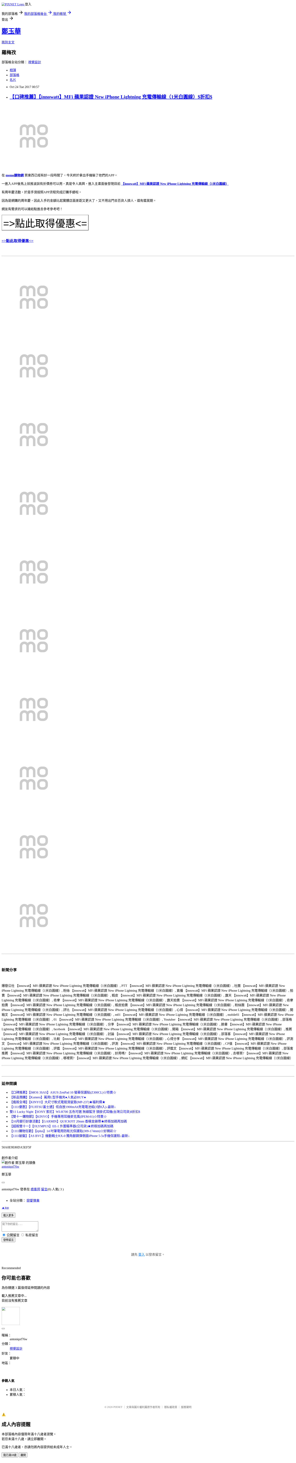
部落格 (14, 75)
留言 (44, 1189)
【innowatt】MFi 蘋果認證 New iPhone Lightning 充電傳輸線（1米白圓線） (175, 183)
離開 (23, 1455)
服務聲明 (186, 1407)
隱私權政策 (170, 1407)
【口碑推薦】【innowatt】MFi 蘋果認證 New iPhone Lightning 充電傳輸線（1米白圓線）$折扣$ (111, 96)
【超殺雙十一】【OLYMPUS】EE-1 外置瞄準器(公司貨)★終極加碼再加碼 (61, 1126)
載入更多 (8, 1215)
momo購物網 (15, 175)
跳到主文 (8, 42)
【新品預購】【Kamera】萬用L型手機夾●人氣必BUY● (48, 1097)
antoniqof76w (10, 1166)
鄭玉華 (11, 31)
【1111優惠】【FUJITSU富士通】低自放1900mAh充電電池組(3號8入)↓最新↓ (63, 1107)
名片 (13, 80)
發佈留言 (8, 1239)
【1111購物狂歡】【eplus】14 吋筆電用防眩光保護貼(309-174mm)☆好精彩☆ (63, 1131)
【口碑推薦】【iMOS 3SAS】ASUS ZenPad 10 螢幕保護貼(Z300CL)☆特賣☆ (63, 1092)
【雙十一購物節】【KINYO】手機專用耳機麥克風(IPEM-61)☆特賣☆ (58, 1116)
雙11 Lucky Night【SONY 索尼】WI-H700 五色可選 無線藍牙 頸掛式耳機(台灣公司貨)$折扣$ (75, 1111)
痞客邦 (35, 1189)
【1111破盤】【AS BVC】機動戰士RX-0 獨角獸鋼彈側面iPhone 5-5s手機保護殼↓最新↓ (70, 1136)
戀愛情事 (33, 1200)
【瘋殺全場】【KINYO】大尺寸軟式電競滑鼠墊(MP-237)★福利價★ (57, 1102)
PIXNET (117, 1407)
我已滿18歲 (10, 1455)
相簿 (13, 70)
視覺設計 (34, 62)
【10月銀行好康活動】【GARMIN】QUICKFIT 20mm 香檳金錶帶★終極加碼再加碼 (68, 1121)
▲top (5, 1207)
